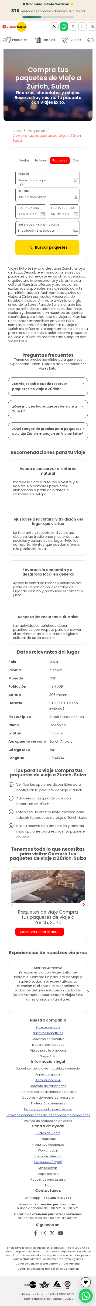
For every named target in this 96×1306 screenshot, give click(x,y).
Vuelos (75, 40)
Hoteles (49, 40)
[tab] (24, 160)
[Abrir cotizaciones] (86, 1282)
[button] (12, 905)
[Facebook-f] (35, 1233)
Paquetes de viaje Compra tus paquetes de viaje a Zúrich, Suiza (48, 917)
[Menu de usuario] (54, 27)
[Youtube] (60, 1233)
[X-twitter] (52, 1233)
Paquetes (19, 40)
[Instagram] (44, 1233)
